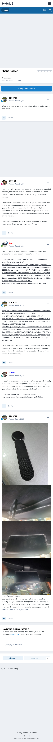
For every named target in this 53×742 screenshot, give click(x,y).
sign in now (15, 634)
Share (13, 658)
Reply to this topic (26, 88)
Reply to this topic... (15, 644)
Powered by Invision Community (26, 738)
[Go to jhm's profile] (4, 244)
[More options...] (48, 99)
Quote (10, 118)
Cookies (33, 733)
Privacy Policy (22, 733)
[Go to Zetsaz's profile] (4, 182)
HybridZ (7, 3)
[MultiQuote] (4, 118)
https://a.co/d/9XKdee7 (11, 596)
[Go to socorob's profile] (4, 99)
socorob (7, 78)
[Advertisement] (26, 41)
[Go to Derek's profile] (4, 374)
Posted (17, 101)
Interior (18, 80)
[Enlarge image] (25, 454)
